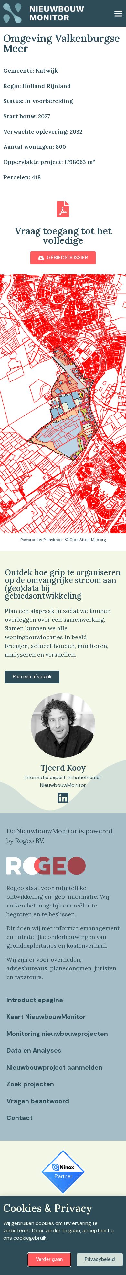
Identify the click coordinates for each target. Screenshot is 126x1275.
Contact (19, 1118)
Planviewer (53, 539)
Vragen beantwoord (37, 1101)
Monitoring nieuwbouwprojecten (57, 1033)
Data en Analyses (33, 1050)
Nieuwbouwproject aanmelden (54, 1067)
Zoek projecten (30, 1084)
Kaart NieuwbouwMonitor (46, 1016)
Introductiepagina (34, 1000)
